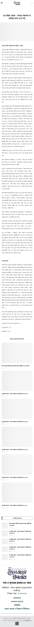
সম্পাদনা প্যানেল (17, 602)
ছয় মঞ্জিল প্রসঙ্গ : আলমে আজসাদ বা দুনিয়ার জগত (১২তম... (15, 449)
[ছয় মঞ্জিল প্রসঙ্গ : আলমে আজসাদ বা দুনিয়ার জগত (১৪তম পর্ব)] (17, 381)
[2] (20, 253)
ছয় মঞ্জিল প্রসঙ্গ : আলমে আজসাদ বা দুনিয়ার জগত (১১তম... (15, 477)
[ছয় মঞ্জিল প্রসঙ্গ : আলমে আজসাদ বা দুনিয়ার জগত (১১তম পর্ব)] (17, 464)
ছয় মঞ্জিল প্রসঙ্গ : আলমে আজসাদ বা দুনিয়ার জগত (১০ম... (15, 505)
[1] (22, 59)
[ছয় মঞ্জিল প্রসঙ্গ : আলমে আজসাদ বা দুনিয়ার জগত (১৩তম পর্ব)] (17, 409)
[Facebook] (17, 623)
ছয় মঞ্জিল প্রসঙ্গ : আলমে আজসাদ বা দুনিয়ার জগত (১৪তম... (15, 393)
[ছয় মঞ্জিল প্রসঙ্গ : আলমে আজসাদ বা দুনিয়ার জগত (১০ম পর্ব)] (17, 492)
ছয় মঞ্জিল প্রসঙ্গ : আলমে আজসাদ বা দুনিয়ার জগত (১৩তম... (15, 421)
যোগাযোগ (17, 598)
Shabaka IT (28, 621)
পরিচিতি (17, 605)
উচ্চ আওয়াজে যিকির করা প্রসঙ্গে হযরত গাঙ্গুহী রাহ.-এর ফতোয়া (15, 366)
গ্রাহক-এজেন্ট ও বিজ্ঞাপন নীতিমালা (17, 609)
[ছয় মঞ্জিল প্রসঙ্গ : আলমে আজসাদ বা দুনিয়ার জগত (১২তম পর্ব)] (17, 436)
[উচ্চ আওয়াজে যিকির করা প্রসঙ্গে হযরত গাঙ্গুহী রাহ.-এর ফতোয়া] (17, 353)
